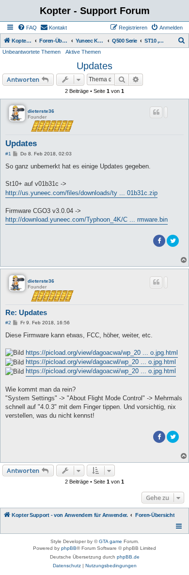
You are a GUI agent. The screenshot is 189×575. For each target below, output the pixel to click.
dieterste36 (41, 111)
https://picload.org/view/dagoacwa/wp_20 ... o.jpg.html (102, 352)
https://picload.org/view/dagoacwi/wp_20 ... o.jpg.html (101, 371)
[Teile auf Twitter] (173, 241)
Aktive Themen (83, 52)
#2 (8, 322)
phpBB (69, 548)
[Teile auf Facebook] (159, 241)
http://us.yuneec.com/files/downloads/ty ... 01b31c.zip (81, 193)
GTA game (110, 541)
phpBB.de (128, 557)
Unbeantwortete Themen (31, 52)
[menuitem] (27, 27)
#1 (8, 153)
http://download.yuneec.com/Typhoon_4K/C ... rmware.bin (86, 219)
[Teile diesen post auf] (166, 112)
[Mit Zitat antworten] (156, 112)
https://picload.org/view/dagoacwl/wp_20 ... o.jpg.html (101, 361)
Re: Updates (26, 312)
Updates (94, 66)
